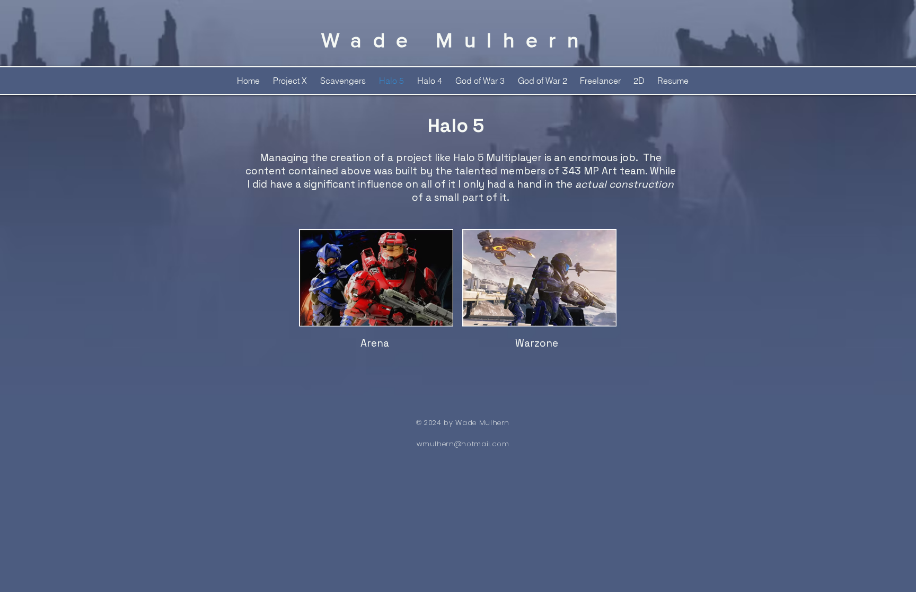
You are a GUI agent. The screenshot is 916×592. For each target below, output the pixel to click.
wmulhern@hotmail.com (463, 444)
